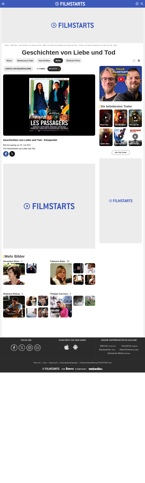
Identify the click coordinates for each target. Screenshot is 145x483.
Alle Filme (14, 45)
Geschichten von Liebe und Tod (30, 45)
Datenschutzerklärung (88, 363)
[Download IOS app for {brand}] (68, 347)
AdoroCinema (125, 349)
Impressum (53, 363)
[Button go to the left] (134, 60)
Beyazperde (104, 349)
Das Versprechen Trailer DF (121, 125)
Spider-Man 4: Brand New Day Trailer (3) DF (106, 144)
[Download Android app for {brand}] (77, 347)
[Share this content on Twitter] (12, 154)
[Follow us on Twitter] (22, 347)
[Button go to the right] (138, 60)
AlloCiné (104, 346)
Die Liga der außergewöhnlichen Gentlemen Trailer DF (135, 125)
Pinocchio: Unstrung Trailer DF (106, 125)
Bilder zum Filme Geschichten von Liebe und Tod (59, 45)
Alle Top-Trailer (121, 153)
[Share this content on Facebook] (6, 154)
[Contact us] (37, 347)
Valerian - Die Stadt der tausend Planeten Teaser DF (121, 144)
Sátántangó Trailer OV (135, 144)
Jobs (45, 363)
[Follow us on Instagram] (30, 347)
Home (7, 45)
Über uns (37, 363)
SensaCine (126, 346)
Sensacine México (116, 353)
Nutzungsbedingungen (69, 363)
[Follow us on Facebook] (14, 347)
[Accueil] (70, 4)
